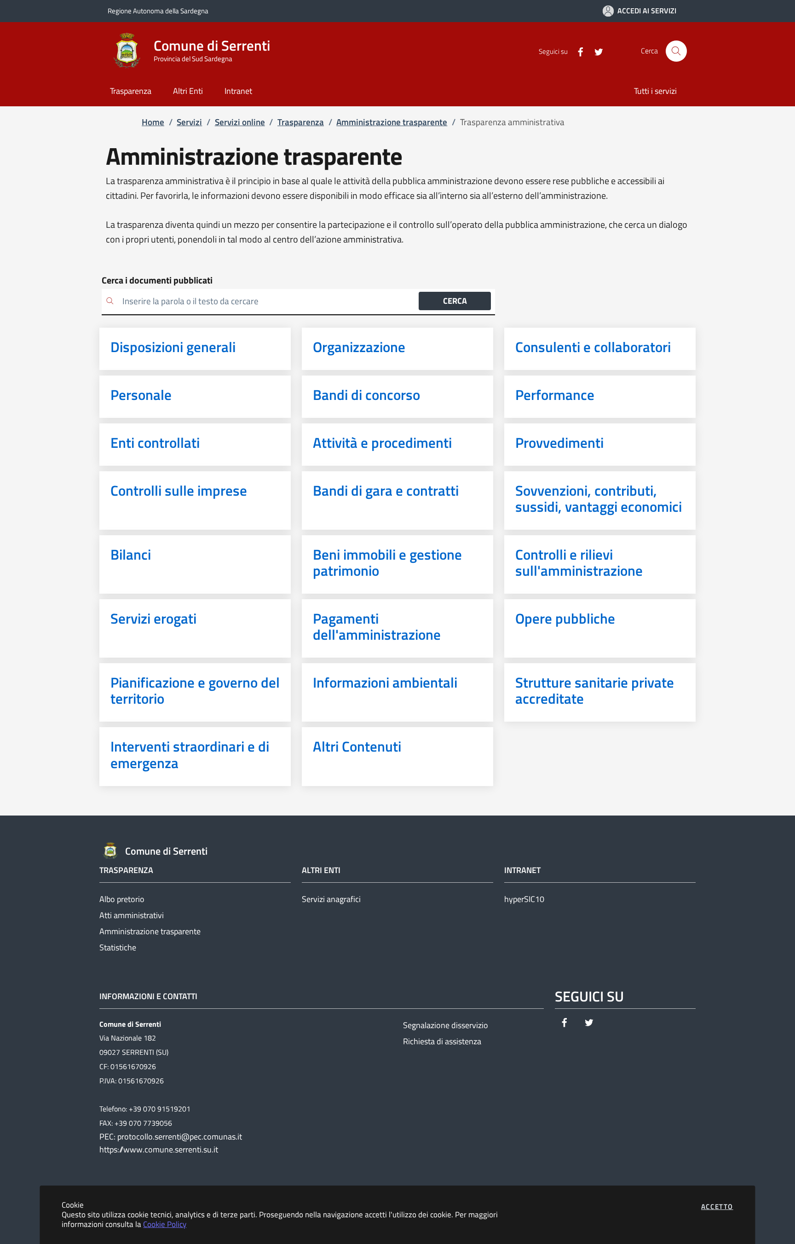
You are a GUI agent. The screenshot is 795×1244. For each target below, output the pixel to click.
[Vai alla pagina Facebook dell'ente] (577, 51)
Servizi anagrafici (331, 899)
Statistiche (117, 947)
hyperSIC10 (524, 899)
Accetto (717, 1206)
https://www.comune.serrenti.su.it (158, 1149)
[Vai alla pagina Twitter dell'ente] (595, 51)
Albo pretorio (121, 899)
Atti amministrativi (131, 915)
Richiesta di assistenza (442, 1041)
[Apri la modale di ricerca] (676, 51)
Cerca (455, 301)
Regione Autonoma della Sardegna (158, 11)
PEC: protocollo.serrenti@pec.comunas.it (170, 1136)
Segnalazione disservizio (445, 1025)
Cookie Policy (164, 1224)
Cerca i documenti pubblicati (157, 280)
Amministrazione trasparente (150, 931)
